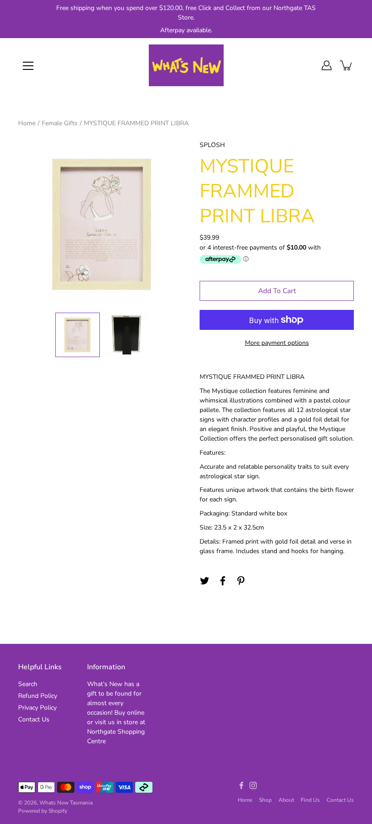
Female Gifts (60, 123)
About (286, 800)
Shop (265, 800)
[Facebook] (223, 581)
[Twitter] (204, 581)
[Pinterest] (241, 581)
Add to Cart (277, 290)
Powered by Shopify (42, 810)
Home (26, 123)
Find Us (310, 800)
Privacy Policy (37, 707)
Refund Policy (37, 696)
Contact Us (33, 719)
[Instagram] (253, 785)
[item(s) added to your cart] (346, 65)
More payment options (277, 342)
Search (27, 684)
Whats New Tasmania (66, 802)
